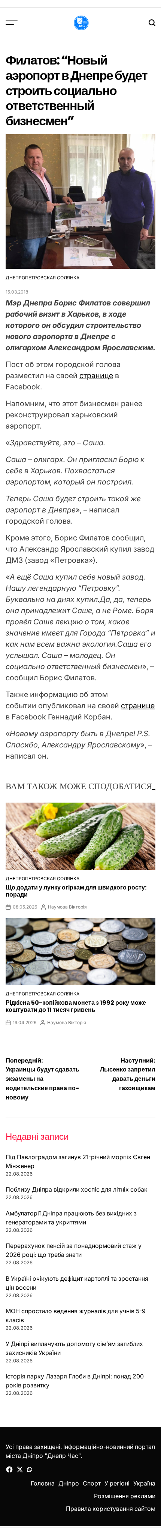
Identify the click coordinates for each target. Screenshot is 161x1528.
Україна (144, 1483)
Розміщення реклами (124, 1496)
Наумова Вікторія (67, 907)
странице (96, 375)
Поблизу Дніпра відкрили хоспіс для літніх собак (77, 1189)
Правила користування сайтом (110, 1508)
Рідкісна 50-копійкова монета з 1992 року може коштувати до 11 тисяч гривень (76, 1006)
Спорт (92, 1483)
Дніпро (68, 1483)
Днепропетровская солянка (42, 277)
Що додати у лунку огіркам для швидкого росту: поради (76, 891)
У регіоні (117, 1483)
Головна (43, 1483)
